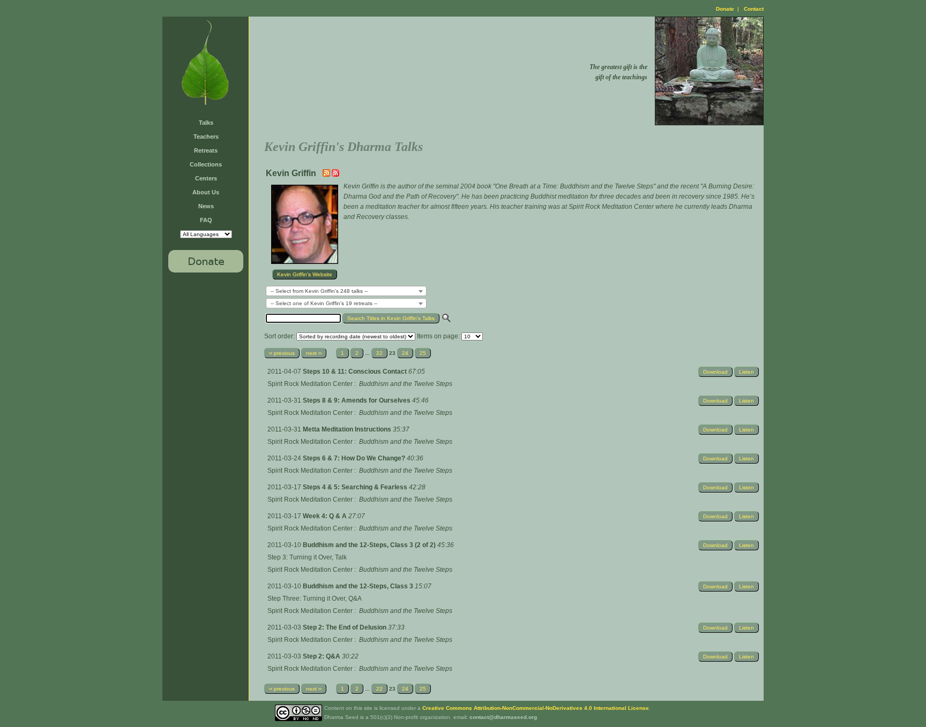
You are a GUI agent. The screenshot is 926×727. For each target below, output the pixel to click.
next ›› (314, 353)
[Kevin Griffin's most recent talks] (327, 174)
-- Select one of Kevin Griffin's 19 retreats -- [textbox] (324, 303)
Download (715, 372)
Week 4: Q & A (325, 516)
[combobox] (346, 291)
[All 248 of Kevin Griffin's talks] (335, 174)
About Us (205, 192)
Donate (725, 9)
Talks (206, 122)
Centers (206, 178)
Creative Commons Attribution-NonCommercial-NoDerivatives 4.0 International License (535, 708)
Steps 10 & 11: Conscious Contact (355, 371)
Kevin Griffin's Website (304, 274)
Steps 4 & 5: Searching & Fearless (356, 487)
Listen (746, 372)
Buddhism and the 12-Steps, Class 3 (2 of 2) (370, 545)
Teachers (206, 136)
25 (423, 353)
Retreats (206, 150)
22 (379, 353)
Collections (206, 164)
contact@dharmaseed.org (503, 717)
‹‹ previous (282, 353)
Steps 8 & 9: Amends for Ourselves (357, 400)
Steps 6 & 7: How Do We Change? (355, 458)
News (206, 206)
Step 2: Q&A (322, 656)
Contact (754, 9)
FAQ (206, 220)
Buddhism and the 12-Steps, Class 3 (359, 586)
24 (405, 353)
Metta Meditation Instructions (348, 429)
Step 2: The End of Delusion (345, 627)
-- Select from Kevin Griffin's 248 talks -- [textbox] (319, 291)
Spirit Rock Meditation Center (310, 384)
